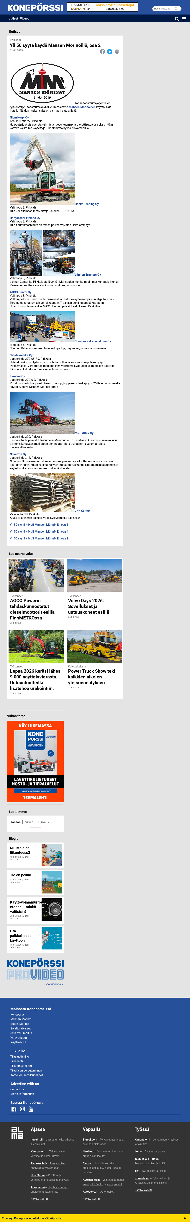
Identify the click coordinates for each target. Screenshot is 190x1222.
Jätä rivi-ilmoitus (21, 1033)
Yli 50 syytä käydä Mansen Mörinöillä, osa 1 (39, 538)
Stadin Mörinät (19, 1024)
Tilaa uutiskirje (19, 1056)
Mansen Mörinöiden (82, 107)
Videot (24, 18)
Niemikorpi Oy (19, 117)
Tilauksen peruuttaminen (26, 1070)
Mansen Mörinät (20, 1019)
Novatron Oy (18, 454)
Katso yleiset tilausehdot (26, 1075)
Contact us (17, 1089)
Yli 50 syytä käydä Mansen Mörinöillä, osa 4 (39, 531)
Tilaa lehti (16, 1061)
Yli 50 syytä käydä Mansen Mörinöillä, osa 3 (39, 524)
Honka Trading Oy (87, 204)
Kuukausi (44, 822)
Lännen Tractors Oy (88, 274)
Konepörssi (17, 1014)
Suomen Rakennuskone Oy (93, 341)
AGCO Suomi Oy (20, 292)
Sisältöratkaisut (20, 1028)
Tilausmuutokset (21, 1066)
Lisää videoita (53, 984)
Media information (22, 1094)
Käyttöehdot (18, 1042)
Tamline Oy (17, 376)
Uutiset (13, 18)
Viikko (29, 822)
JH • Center (82, 510)
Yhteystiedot (18, 1038)
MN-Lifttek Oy (84, 433)
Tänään (15, 822)
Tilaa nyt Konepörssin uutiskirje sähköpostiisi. (32, 1218)
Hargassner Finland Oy (25, 218)
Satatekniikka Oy (21, 355)
